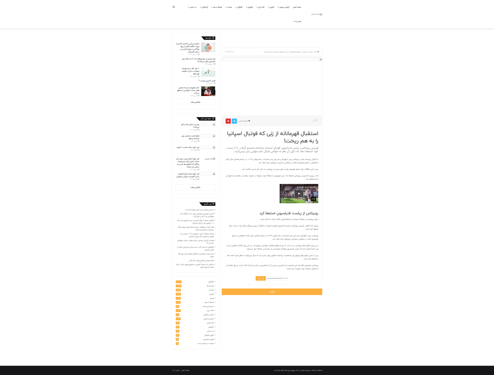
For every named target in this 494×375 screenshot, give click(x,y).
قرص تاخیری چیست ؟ (207, 81)
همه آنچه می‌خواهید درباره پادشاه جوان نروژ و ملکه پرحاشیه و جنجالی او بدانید (196, 228)
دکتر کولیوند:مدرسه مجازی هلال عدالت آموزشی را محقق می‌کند (188, 90)
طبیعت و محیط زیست (206, 343)
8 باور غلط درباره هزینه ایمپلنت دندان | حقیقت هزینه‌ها (190, 71)
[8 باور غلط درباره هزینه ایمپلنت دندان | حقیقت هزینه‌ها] (208, 72)
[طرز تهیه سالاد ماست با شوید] (208, 151)
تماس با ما (297, 21)
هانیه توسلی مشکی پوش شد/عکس (201, 260)
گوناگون (239, 7)
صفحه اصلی (297, 7)
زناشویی (250, 7)
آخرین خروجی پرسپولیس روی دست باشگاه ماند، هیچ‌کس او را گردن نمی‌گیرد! (197, 215)
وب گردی (207, 204)
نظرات (272, 291)
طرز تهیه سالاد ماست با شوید (187, 147)
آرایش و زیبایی (284, 7)
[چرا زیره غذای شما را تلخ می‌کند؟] (208, 128)
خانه (315, 52)
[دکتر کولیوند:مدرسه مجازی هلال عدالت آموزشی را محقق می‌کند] (208, 91)
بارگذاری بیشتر (195, 102)
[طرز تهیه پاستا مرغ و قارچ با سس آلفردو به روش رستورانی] (208, 177)
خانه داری (261, 7)
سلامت (229, 7)
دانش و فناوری (208, 314)
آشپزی (272, 7)
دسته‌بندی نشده (208, 306)
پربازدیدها (210, 285)
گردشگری (205, 7)
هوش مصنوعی (208, 339)
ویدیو (212, 298)
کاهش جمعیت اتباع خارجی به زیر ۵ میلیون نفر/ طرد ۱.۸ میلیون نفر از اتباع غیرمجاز (195, 221)
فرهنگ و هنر (217, 7)
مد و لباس (192, 7)
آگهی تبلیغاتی (209, 335)
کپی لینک (261, 278)
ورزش (304, 52)
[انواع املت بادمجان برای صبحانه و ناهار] (208, 139)
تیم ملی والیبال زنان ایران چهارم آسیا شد (200, 209)
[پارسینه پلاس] (316, 14)
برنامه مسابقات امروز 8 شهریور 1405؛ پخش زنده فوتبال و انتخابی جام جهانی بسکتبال (197, 235)
